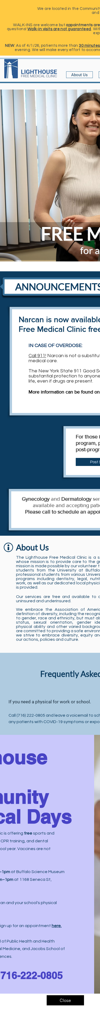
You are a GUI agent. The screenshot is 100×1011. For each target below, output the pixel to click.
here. (57, 926)
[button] (65, 1000)
